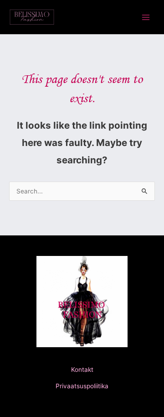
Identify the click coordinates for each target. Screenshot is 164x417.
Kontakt (82, 369)
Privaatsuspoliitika (82, 386)
